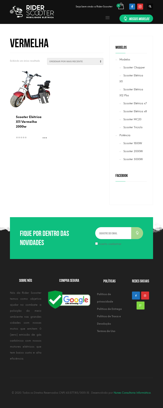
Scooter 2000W (133, 151)
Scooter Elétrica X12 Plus (131, 92)
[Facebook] (132, 7)
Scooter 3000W (133, 159)
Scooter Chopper (134, 67)
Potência (124, 135)
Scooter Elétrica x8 (135, 111)
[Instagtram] (145, 296)
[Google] (141, 305)
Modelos (124, 59)
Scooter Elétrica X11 (131, 78)
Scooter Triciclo (133, 127)
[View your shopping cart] (120, 6)
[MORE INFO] (45, 138)
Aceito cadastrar (109, 244)
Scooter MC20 (132, 119)
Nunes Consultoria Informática (132, 392)
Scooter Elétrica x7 (135, 103)
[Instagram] (140, 7)
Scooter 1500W (132, 143)
